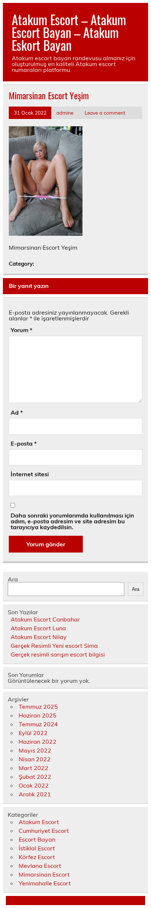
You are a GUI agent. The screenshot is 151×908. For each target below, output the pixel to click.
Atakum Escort (39, 822)
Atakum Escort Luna (38, 628)
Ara (13, 579)
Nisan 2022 (35, 759)
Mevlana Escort (40, 865)
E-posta (24, 443)
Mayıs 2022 (35, 750)
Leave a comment (105, 112)
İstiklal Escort (37, 848)
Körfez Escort (37, 857)
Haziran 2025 (37, 715)
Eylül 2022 (33, 732)
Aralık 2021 (35, 794)
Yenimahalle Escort (45, 883)
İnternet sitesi (30, 474)
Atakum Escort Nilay (39, 636)
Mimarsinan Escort (44, 874)
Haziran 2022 (37, 741)
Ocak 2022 (34, 785)
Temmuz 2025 (38, 706)
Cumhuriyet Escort (44, 830)
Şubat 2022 (35, 776)
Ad (17, 412)
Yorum (21, 330)
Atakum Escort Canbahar (45, 619)
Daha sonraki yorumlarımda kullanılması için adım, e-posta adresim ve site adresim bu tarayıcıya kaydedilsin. (72, 521)
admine (64, 112)
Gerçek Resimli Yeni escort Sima (54, 645)
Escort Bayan (37, 839)
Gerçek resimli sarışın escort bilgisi (58, 654)
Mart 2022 (33, 768)
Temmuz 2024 (38, 724)
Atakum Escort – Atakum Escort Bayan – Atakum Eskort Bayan (69, 32)
